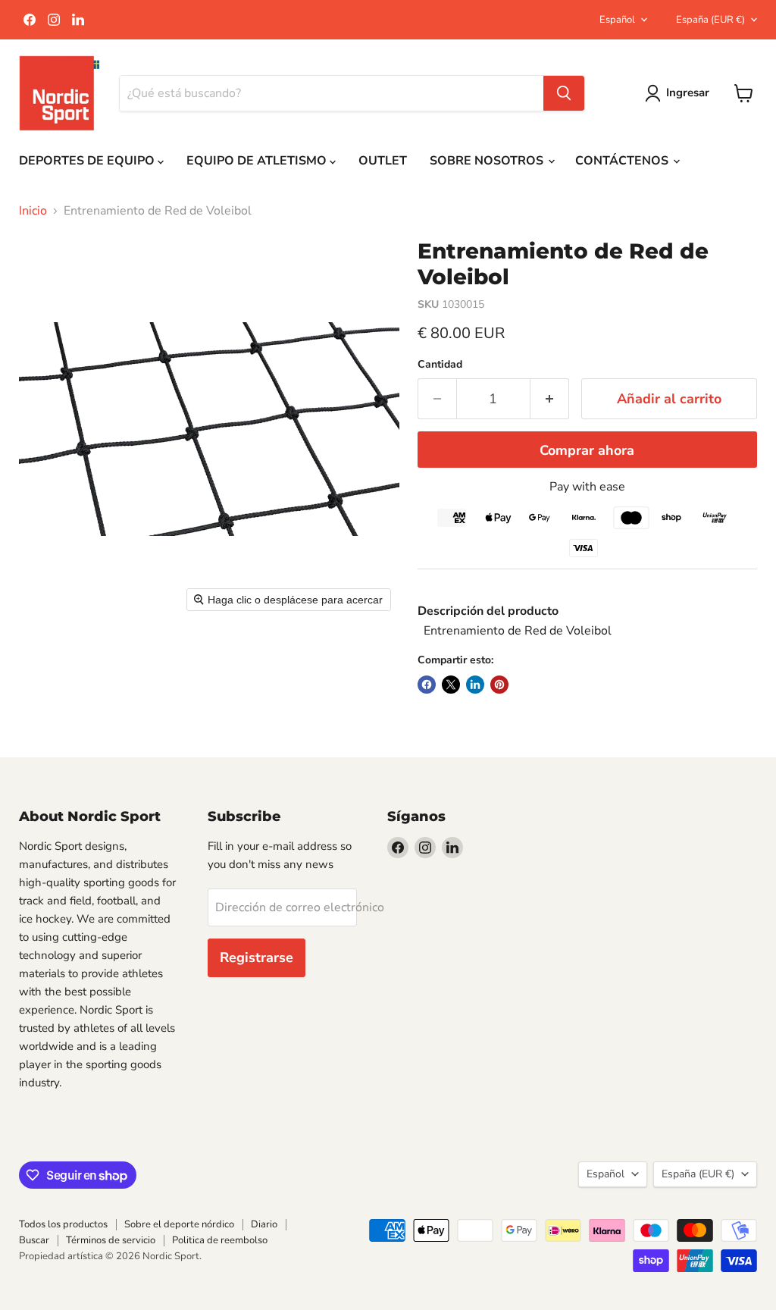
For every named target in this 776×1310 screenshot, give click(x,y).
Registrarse (256, 957)
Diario (264, 1224)
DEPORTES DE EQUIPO (88, 160)
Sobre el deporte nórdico (179, 1224)
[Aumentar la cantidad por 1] (549, 399)
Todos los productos (63, 1224)
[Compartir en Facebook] (427, 684)
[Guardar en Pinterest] (499, 684)
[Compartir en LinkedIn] (475, 684)
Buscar (34, 1240)
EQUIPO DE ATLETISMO (258, 160)
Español (617, 20)
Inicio (33, 211)
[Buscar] (563, 93)
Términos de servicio (110, 1240)
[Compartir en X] (451, 684)
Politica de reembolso (220, 1240)
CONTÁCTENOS (623, 160)
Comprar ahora (587, 450)
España (710, 20)
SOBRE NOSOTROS (488, 160)
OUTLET (382, 160)
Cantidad (440, 365)
